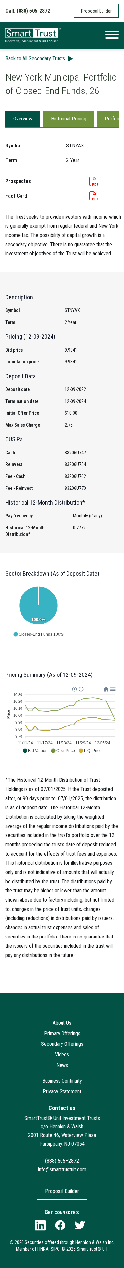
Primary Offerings (62, 1033)
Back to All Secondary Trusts (35, 58)
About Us (62, 1023)
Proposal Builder (96, 10)
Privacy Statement (62, 1091)
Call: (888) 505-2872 (27, 11)
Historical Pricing (68, 119)
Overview (22, 119)
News (62, 1065)
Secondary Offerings (62, 1044)
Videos (62, 1054)
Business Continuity (62, 1081)
